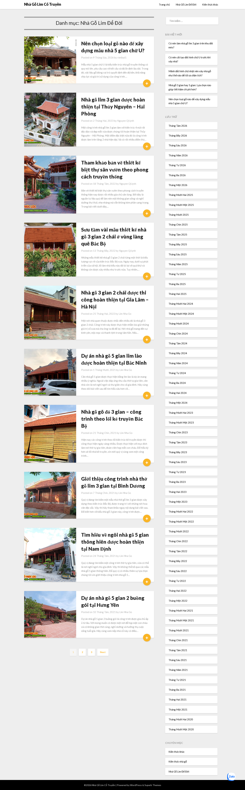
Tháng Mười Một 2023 (181, 422)
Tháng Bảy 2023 (177, 452)
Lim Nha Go (125, 313)
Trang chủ (164, 4)
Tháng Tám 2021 (177, 650)
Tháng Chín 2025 (178, 224)
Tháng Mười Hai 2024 (180, 303)
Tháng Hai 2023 (177, 491)
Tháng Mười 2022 (178, 531)
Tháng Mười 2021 (178, 630)
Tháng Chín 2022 (178, 541)
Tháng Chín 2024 (178, 333)
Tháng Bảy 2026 (177, 135)
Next (103, 652)
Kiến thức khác (210, 4)
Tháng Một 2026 (177, 185)
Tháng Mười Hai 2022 (180, 511)
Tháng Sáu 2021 (177, 660)
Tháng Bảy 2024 (177, 353)
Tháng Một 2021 (177, 709)
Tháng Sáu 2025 (177, 254)
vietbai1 (121, 57)
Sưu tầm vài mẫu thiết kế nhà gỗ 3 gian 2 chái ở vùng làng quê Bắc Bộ (113, 236)
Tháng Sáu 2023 (177, 462)
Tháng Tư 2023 (177, 472)
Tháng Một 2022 (177, 600)
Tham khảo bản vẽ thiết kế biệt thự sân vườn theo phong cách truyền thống (114, 170)
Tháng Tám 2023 (177, 442)
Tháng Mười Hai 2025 (180, 194)
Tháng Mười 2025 (178, 214)
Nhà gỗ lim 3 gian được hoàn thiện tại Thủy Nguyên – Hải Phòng (113, 106)
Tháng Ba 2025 (177, 284)
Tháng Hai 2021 (177, 699)
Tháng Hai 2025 (177, 293)
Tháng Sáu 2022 (177, 571)
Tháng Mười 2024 (178, 323)
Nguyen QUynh (125, 120)
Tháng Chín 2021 (178, 640)
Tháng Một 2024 (177, 402)
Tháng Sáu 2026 (177, 145)
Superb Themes (152, 785)
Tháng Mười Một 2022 (181, 521)
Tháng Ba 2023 (177, 481)
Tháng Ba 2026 (177, 175)
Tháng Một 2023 (177, 501)
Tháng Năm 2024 (178, 363)
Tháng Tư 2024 (177, 373)
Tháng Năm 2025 (178, 264)
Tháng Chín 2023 (178, 432)
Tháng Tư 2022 (177, 580)
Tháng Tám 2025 (177, 234)
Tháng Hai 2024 (177, 392)
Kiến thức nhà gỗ (177, 761)
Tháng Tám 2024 (177, 343)
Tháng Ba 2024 (177, 382)
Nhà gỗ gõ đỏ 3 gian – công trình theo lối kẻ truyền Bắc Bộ (112, 419)
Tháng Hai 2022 (177, 590)
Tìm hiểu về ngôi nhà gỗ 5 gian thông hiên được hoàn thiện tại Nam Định (115, 542)
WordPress (136, 785)
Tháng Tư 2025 (177, 274)
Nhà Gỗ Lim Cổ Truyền (42, 4)
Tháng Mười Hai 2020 (180, 719)
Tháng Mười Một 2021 (181, 620)
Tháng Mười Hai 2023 (180, 412)
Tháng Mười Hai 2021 (180, 610)
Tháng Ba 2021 (177, 689)
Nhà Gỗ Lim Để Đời (186, 4)
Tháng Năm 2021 (178, 669)
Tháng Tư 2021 (177, 679)
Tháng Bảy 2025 (177, 244)
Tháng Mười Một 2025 (181, 204)
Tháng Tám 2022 (177, 551)
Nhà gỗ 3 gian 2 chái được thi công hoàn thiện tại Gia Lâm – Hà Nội (115, 300)
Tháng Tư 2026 (177, 165)
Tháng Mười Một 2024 (181, 313)
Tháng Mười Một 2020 (181, 729)
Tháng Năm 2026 (178, 155)
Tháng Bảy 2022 (177, 561)
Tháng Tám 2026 (177, 125)
